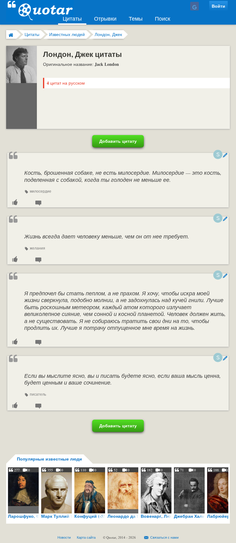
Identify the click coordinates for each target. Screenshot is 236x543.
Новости (64, 537)
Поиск (162, 18)
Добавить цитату (118, 141)
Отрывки (105, 18)
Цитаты (72, 18)
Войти (218, 6)
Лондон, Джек (108, 34)
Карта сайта (86, 537)
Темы (136, 18)
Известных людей (67, 34)
